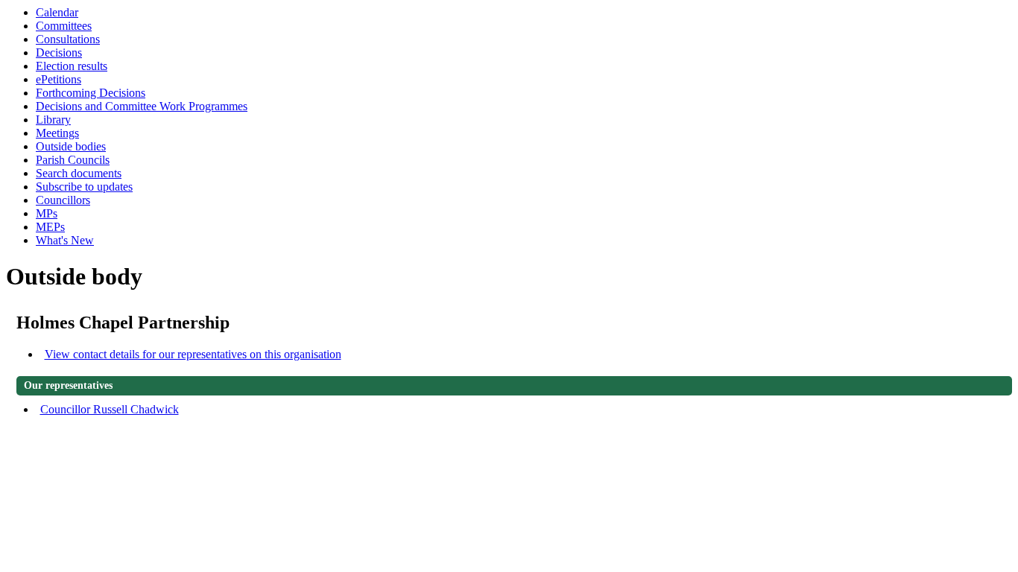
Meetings (57, 133)
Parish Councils (73, 159)
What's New (65, 240)
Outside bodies (71, 146)
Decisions (59, 52)
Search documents (78, 173)
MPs (46, 213)
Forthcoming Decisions (90, 92)
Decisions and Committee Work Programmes (141, 106)
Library (53, 119)
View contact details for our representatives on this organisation (193, 354)
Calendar (57, 12)
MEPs (50, 226)
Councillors (63, 200)
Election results (71, 66)
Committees (64, 25)
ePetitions (58, 79)
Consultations (68, 39)
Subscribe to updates (84, 186)
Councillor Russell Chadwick (109, 409)
